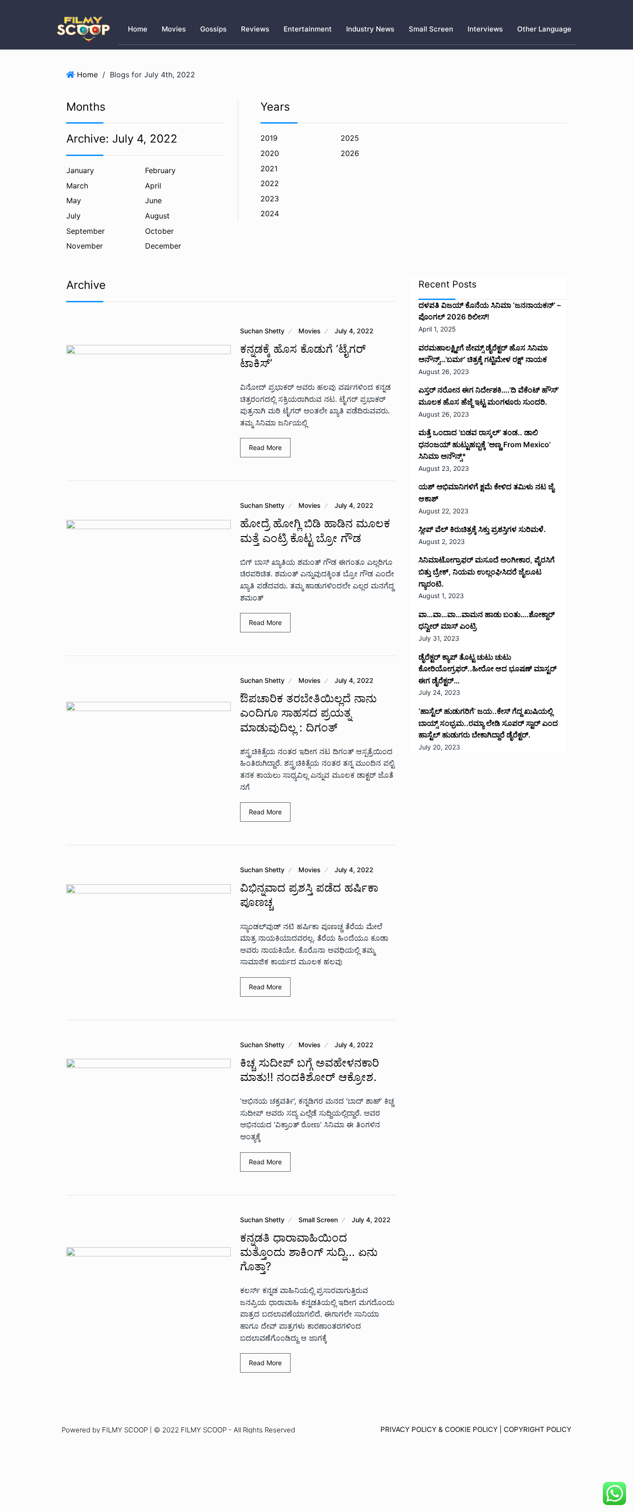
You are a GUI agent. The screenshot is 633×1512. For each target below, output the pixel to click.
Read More (265, 447)
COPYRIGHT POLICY (537, 1429)
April (153, 185)
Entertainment (308, 29)
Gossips (213, 29)
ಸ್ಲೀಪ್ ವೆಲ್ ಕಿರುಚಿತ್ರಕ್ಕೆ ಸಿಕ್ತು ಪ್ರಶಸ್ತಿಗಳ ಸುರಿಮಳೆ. (482, 529)
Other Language (544, 29)
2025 (350, 138)
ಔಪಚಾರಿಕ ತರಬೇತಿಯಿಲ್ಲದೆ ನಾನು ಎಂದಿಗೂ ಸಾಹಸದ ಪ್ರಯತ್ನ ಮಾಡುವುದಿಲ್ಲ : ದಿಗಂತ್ (308, 713)
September (85, 231)
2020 (269, 153)
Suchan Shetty (262, 331)
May (73, 200)
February (160, 170)
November (84, 245)
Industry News (370, 29)
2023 (269, 198)
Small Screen (431, 29)
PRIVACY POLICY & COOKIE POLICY (439, 1429)
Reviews (255, 29)
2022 (269, 183)
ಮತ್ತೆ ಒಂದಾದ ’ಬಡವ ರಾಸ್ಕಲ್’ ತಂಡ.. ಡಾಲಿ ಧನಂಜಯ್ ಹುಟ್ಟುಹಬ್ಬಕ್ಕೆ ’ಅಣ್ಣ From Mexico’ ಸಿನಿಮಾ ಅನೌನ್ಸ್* (484, 444)
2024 (269, 213)
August (157, 215)
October (159, 231)
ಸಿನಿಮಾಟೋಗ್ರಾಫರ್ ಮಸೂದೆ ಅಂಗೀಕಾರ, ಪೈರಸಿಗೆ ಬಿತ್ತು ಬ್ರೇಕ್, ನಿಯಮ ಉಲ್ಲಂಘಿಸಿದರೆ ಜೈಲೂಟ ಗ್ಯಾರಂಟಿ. (486, 571)
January (80, 170)
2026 (350, 153)
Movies (174, 29)
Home (137, 29)
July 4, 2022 (354, 331)
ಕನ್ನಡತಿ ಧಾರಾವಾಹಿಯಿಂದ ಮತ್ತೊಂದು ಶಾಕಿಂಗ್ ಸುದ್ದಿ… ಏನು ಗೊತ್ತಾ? (309, 1252)
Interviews (485, 29)
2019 (269, 138)
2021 (269, 168)
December (163, 245)
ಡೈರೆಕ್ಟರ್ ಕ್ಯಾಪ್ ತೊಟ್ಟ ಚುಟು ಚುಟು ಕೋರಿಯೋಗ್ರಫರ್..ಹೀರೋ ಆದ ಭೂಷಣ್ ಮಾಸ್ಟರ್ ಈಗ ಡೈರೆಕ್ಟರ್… (487, 668)
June (153, 200)
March (77, 185)
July (73, 215)
